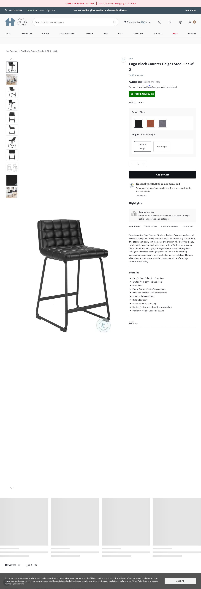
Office (89, 33)
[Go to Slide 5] (12, 117)
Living (8, 33)
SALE (175, 33)
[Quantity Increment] (144, 164)
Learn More (141, 195)
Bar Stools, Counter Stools (32, 51)
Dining (45, 33)
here (22, 584)
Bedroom (27, 33)
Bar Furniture (11, 51)
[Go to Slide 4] (12, 105)
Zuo (131, 58)
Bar (106, 33)
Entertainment (68, 33)
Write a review (138, 75)
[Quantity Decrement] (132, 164)
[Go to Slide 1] (12, 67)
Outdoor (138, 33)
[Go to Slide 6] (12, 130)
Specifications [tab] (170, 226)
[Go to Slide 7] (12, 142)
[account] (159, 21)
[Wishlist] (169, 21)
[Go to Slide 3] (12, 92)
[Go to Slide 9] (12, 167)
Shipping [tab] (187, 226)
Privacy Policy (137, 581)
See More (133, 323)
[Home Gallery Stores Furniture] (16, 21)
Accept (180, 581)
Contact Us (190, 10)
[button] (73, 276)
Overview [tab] (134, 226)
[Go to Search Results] (114, 21)
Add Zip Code (135, 102)
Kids (120, 33)
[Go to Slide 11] (12, 192)
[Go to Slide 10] (12, 180)
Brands (192, 33)
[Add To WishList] (123, 60)
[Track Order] (180, 21)
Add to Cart (162, 174)
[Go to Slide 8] (12, 155)
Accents (158, 33)
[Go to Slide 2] (12, 79)
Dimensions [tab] (150, 226)
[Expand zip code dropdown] (149, 22)
